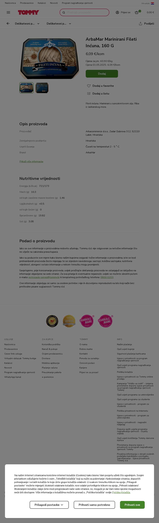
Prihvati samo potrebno (94, 505)
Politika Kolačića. (121, 492)
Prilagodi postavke (47, 505)
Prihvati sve (132, 505)
